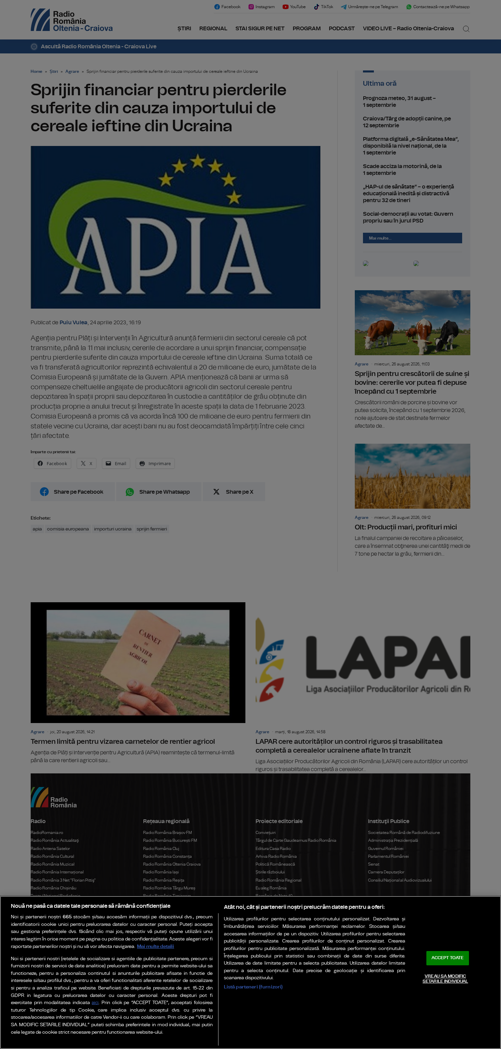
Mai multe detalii (155, 946)
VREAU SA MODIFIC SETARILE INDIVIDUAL (445, 979)
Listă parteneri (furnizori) (253, 986)
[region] (250, 972)
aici (95, 1003)
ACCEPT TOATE (447, 958)
